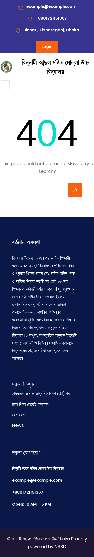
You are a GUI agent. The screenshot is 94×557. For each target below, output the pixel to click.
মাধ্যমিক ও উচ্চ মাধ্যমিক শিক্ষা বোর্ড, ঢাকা (41, 394)
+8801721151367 (51, 18)
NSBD (60, 547)
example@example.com (51, 6)
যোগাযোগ (18, 415)
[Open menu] (5, 84)
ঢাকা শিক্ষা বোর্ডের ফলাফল (30, 404)
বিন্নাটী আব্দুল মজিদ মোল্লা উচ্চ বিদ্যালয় (55, 67)
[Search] (75, 190)
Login (47, 46)
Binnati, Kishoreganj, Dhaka (51, 30)
